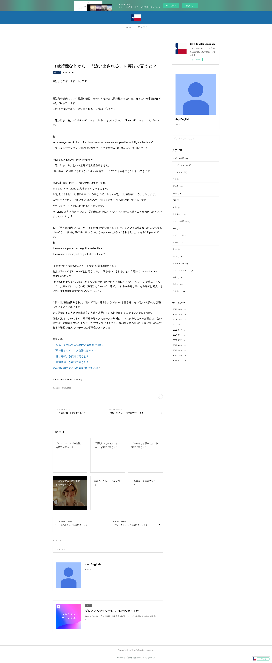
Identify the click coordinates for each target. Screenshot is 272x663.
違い (177, 256)
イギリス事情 (180, 158)
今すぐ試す (171, 5)
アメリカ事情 (181, 221)
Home (128, 27)
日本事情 (179, 214)
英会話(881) (57, 388)
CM (176, 200)
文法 (176, 249)
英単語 (179, 291)
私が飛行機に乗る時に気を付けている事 (76, 368)
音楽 (176, 207)
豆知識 (178, 186)
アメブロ (143, 27)
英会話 (57, 72)
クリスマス (180, 172)
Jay (177, 228)
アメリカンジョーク (183, 270)
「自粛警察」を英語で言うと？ (71, 362)
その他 (178, 242)
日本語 (178, 179)
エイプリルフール (182, 165)
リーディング (180, 263)
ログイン (190, 5)
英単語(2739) (66, 388)
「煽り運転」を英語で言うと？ (71, 356)
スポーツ (179, 235)
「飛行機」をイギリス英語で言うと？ (74, 350)
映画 (177, 193)
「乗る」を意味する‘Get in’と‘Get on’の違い (78, 345)
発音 (177, 277)
